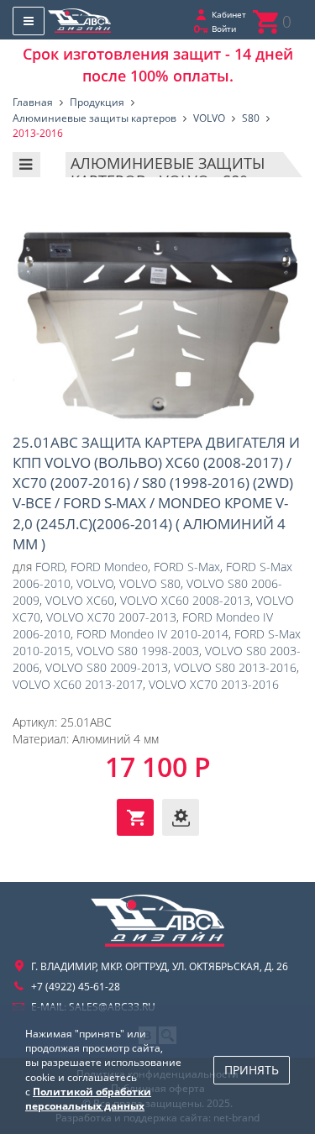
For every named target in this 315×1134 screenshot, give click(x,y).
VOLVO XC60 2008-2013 (185, 600)
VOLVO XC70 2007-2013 (111, 617)
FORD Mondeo (109, 567)
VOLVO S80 (150, 583)
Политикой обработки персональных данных (88, 1098)
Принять (251, 1070)
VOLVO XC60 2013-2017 (78, 684)
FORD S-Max (187, 567)
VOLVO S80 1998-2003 (137, 651)
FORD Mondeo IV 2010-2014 (152, 634)
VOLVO (94, 583)
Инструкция (180, 817)
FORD (50, 567)
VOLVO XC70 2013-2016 (214, 684)
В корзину (135, 817)
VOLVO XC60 (79, 600)
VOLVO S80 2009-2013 (106, 667)
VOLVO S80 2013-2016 (235, 667)
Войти (224, 28)
